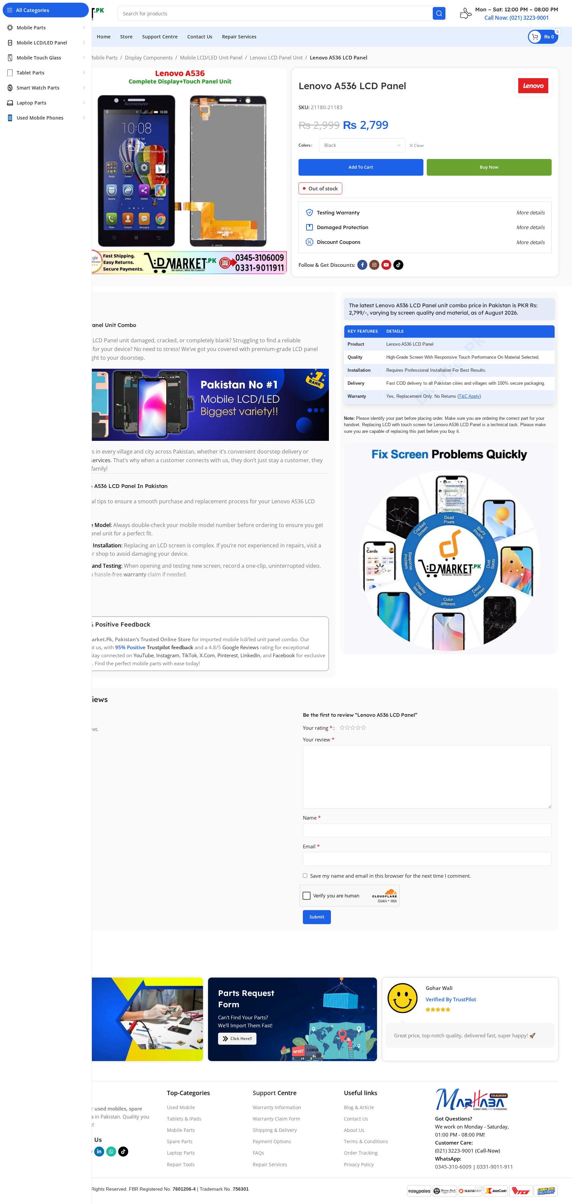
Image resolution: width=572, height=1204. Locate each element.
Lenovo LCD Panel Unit (276, 57)
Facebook (284, 655)
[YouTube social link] (386, 265)
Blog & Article (359, 1107)
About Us (354, 1130)
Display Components (149, 57)
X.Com (207, 655)
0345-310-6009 (453, 1166)
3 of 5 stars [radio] (353, 727)
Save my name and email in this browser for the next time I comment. (390, 875)
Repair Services (270, 1164)
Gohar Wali (439, 988)
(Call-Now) (487, 1150)
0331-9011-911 (495, 1166)
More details (530, 242)
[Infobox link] (509, 13)
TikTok (189, 655)
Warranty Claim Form (276, 1118)
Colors (305, 145)
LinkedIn (250, 655)
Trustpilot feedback (170, 647)
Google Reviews (240, 647)
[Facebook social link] (362, 265)
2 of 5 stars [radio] (347, 727)
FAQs (258, 1153)
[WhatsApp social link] (111, 1152)
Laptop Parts (181, 1153)
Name (312, 817)
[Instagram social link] (374, 265)
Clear (419, 145)
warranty (135, 574)
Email (311, 846)
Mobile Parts (103, 57)
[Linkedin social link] (99, 1152)
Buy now (489, 167)
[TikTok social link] (398, 265)
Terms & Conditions (366, 1141)
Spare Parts (180, 1141)
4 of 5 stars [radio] (358, 727)
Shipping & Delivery (275, 1130)
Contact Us (356, 1118)
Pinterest (227, 655)
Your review (319, 739)
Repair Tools (181, 1164)
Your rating (318, 727)
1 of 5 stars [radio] (342, 727)
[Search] (439, 13)
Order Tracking (361, 1153)
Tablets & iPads (184, 1118)
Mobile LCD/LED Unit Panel (211, 57)
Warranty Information (277, 1107)
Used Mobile (181, 1107)
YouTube (144, 655)
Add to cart (361, 167)
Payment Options (272, 1141)
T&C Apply (469, 396)
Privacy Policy (359, 1164)
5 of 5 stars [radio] (363, 727)
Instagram (167, 655)
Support (264, 1093)
